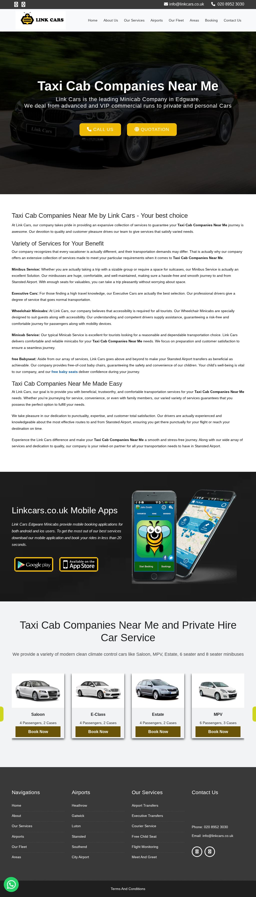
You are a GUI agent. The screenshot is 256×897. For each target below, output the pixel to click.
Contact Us (232, 20)
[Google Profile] (23, 4)
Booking (211, 20)
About (16, 816)
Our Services (134, 20)
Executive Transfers (147, 816)
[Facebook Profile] (16, 4)
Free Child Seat (144, 836)
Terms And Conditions (128, 889)
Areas (194, 20)
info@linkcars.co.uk (186, 4)
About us (111, 20)
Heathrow (79, 805)
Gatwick (78, 816)
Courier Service (144, 826)
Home (93, 20)
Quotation (154, 129)
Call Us (103, 129)
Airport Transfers (145, 805)
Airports (156, 20)
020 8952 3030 (230, 4)
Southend (79, 847)
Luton (76, 826)
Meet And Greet (144, 857)
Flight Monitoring (145, 847)
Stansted (79, 836)
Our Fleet (176, 20)
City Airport (80, 857)
